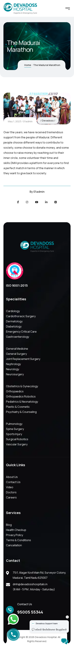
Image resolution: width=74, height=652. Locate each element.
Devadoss (48, 120)
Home (27, 65)
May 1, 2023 (14, 121)
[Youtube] (36, 202)
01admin (28, 121)
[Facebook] (18, 202)
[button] (65, 644)
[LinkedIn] (46, 202)
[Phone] (13, 634)
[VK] (55, 202)
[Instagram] (27, 202)
